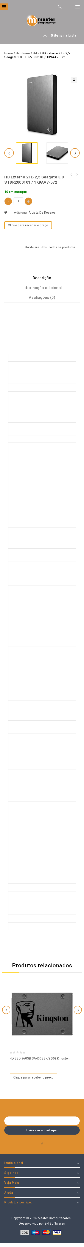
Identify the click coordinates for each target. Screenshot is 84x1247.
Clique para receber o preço (28, 225)
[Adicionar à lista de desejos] (42, 1002)
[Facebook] (42, 1144)
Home (8, 53)
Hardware (23, 53)
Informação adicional (42, 287)
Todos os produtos (61, 247)
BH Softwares (55, 1223)
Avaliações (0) (42, 297)
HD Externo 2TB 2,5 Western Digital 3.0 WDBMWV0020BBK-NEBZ (71, 174)
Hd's (36, 53)
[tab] (42, 278)
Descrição (42, 278)
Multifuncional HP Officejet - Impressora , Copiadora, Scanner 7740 (77, 174)
